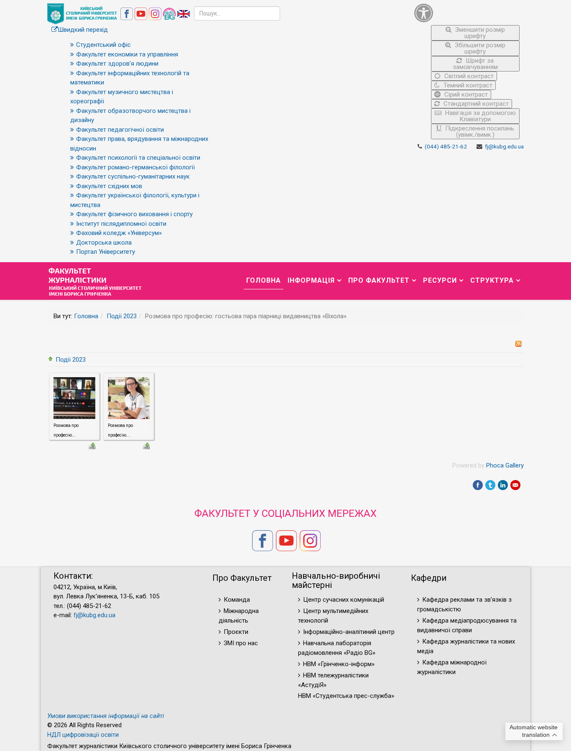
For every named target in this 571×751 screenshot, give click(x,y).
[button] (467, 12)
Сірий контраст (465, 94)
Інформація (311, 280)
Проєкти (236, 632)
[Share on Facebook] (478, 485)
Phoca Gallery (505, 465)
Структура (492, 280)
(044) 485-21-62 (446, 146)
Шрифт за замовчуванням (475, 64)
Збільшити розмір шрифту (479, 48)
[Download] (92, 445)
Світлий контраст (468, 76)
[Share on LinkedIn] (503, 485)
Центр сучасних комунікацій (343, 599)
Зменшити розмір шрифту (479, 33)
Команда (237, 599)
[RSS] (518, 343)
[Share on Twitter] (490, 485)
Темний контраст (467, 85)
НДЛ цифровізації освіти (83, 734)
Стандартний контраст (475, 103)
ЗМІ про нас (241, 643)
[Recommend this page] (515, 485)
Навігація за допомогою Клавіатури (480, 116)
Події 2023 (122, 316)
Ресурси (440, 280)
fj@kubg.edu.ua (504, 146)
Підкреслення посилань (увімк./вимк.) (479, 131)
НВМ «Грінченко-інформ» (339, 664)
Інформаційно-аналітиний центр (349, 632)
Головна (263, 280)
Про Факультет (379, 280)
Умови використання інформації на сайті (105, 716)
